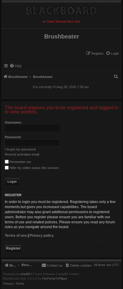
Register (13, 248)
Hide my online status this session (34, 168)
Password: (13, 137)
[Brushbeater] (61, 9)
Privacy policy (42, 235)
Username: (13, 122)
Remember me (20, 162)
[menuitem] (112, 53)
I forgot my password (20, 149)
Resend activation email (22, 154)
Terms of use (16, 235)
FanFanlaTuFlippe (54, 278)
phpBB (25, 274)
